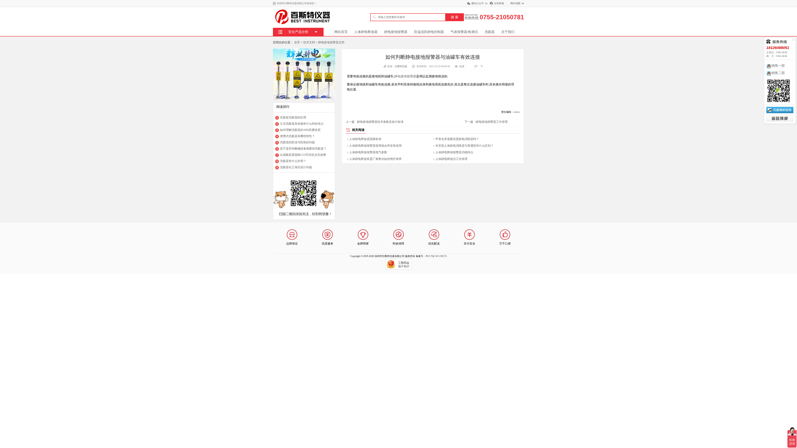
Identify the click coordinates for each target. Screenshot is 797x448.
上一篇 (374, 121)
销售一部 (778, 65)
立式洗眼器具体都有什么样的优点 (302, 123)
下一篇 (486, 121)
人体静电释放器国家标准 (365, 139)
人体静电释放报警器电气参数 (368, 152)
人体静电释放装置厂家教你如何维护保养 (375, 159)
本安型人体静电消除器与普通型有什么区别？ (464, 145)
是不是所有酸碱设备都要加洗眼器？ (303, 148)
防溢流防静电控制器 (429, 32)
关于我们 (508, 32)
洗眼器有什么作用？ (293, 161)
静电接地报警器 (395, 32)
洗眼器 (490, 32)
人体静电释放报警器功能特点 (454, 152)
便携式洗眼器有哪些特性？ (297, 136)
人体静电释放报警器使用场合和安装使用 (375, 145)
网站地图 (515, 3)
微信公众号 (477, 3)
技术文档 (309, 42)
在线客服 (499, 3)
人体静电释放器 (366, 32)
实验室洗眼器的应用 (293, 117)
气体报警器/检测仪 (464, 32)
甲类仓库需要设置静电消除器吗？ (457, 139)
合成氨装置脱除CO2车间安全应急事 (303, 154)
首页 (297, 42)
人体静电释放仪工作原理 (451, 159)
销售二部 (778, 73)
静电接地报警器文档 (331, 42)
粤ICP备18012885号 (436, 256)
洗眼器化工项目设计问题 (296, 167)
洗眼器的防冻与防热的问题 (297, 142)
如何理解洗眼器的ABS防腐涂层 (300, 129)
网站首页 (341, 32)
